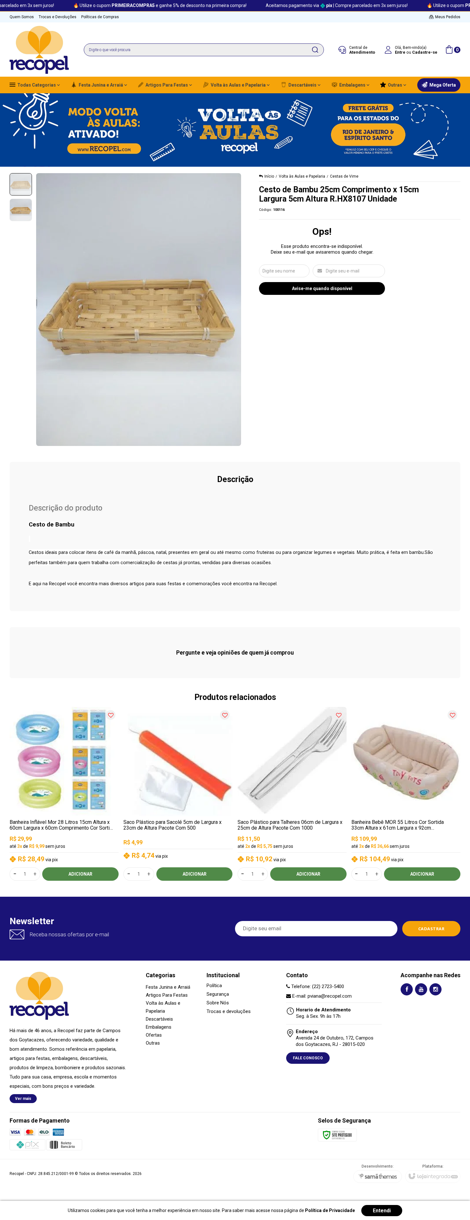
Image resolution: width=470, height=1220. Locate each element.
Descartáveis (159, 1019)
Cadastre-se (424, 52)
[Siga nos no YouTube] (421, 989)
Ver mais (23, 1098)
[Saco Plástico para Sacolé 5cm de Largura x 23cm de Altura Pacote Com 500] (177, 794)
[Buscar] (315, 49)
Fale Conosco (308, 1058)
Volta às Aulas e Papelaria (302, 176)
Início (269, 176)
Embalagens (158, 1027)
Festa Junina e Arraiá (168, 987)
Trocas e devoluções (229, 1011)
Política (214, 985)
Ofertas (154, 1035)
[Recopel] (39, 50)
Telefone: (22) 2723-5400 (317, 986)
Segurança (218, 994)
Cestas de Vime (344, 176)
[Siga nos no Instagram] (435, 989)
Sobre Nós (218, 1003)
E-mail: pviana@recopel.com (321, 996)
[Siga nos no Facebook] (407, 989)
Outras (153, 1043)
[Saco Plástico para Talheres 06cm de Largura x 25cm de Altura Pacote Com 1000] (292, 794)
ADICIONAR (80, 874)
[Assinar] (431, 928)
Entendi (382, 1211)
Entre (400, 52)
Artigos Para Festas (167, 995)
